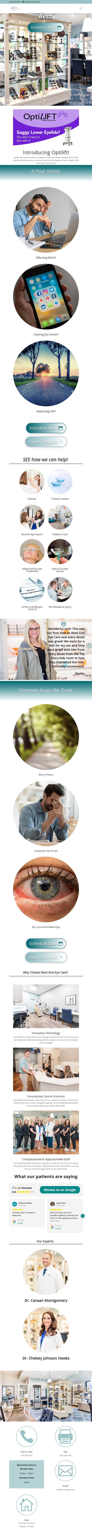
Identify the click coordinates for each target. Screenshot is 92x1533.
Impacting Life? (46, 411)
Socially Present (36, 1530)
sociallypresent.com (63, 1530)
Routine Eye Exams (32, 534)
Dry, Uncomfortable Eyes (46, 927)
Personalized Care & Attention (46, 1096)
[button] (9, 1216)
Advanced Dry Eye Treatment (32, 570)
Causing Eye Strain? (46, 334)
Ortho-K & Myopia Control (32, 608)
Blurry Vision (46, 774)
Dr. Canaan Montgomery (46, 1300)
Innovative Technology (46, 1033)
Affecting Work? (46, 257)
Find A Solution (43, 442)
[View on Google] (14, 1204)
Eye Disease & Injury (60, 606)
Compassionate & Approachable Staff (46, 1159)
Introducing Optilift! (46, 152)
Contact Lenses (60, 498)
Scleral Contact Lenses (60, 570)
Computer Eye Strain (46, 850)
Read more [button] (55, 1221)
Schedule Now (43, 27)
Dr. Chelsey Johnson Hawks (46, 1358)
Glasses (32, 498)
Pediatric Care (60, 534)
